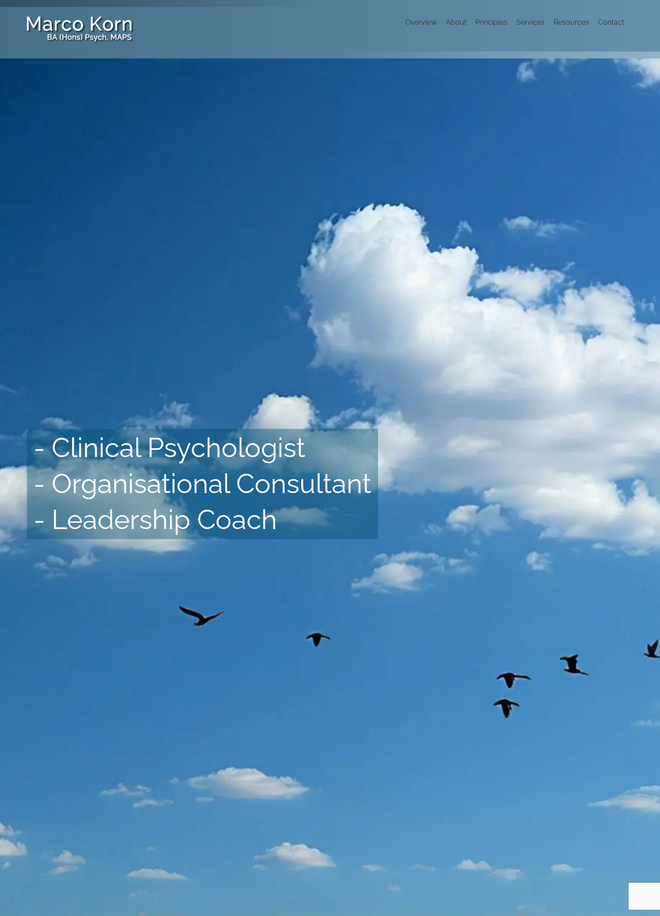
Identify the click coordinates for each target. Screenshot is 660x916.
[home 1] (330, 487)
